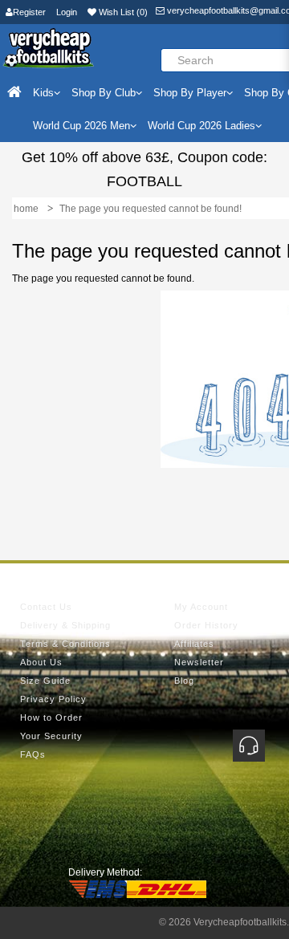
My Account (201, 607)
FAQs (33, 754)
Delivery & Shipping (65, 625)
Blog (184, 680)
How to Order (51, 717)
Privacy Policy (53, 699)
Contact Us (46, 607)
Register (29, 12)
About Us (41, 662)
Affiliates (194, 643)
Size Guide (45, 680)
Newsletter (199, 662)
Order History (206, 625)
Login (66, 12)
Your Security (51, 736)
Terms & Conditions (65, 643)
